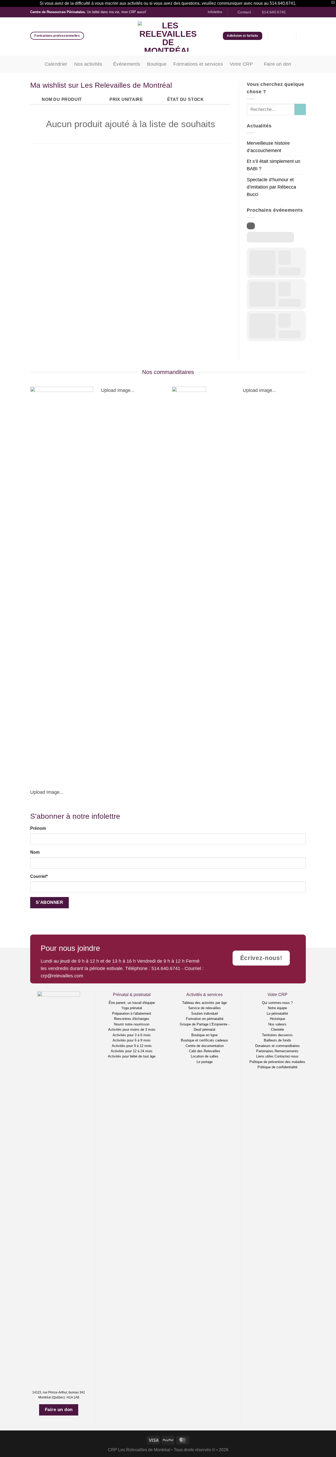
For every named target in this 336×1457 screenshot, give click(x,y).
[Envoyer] (300, 109)
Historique (277, 1019)
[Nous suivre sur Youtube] (303, 12)
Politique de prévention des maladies (277, 1062)
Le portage (205, 1062)
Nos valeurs (277, 1024)
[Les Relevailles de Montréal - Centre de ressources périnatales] (168, 36)
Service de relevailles (204, 1008)
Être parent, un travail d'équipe (132, 1003)
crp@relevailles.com (62, 975)
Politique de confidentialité (277, 1067)
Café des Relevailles (204, 1051)
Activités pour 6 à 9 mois (132, 1040)
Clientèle (277, 1029)
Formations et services (198, 64)
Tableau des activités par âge (204, 1003)
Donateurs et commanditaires (277, 1046)
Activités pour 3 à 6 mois (132, 1035)
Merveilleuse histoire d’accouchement (268, 147)
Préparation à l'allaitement (131, 1013)
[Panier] (288, 36)
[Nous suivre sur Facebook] (292, 12)
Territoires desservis (277, 1035)
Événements (126, 64)
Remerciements (286, 1051)
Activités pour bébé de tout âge (131, 1056)
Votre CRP (241, 64)
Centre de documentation (205, 1046)
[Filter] (251, 225)
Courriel (39, 876)
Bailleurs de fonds (277, 1040)
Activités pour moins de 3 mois (131, 1029)
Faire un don (277, 64)
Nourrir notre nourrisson (131, 1024)
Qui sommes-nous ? (277, 1003)
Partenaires (265, 1051)
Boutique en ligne (204, 1035)
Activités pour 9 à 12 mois (132, 1046)
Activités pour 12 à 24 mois (132, 1051)
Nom (35, 852)
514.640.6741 (165, 968)
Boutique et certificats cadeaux (204, 1040)
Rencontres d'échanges (131, 1019)
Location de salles (204, 1056)
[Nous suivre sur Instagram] (297, 12)
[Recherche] (304, 36)
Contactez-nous (286, 1056)
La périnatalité (277, 1013)
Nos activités (88, 64)
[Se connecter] (276, 36)
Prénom (38, 828)
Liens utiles (265, 1056)
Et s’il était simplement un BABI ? (273, 165)
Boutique (156, 64)
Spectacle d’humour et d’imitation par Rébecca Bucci (271, 187)
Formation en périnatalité (204, 1019)
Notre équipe (277, 1008)
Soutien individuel (204, 1013)
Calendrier (56, 64)
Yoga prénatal (131, 1008)
